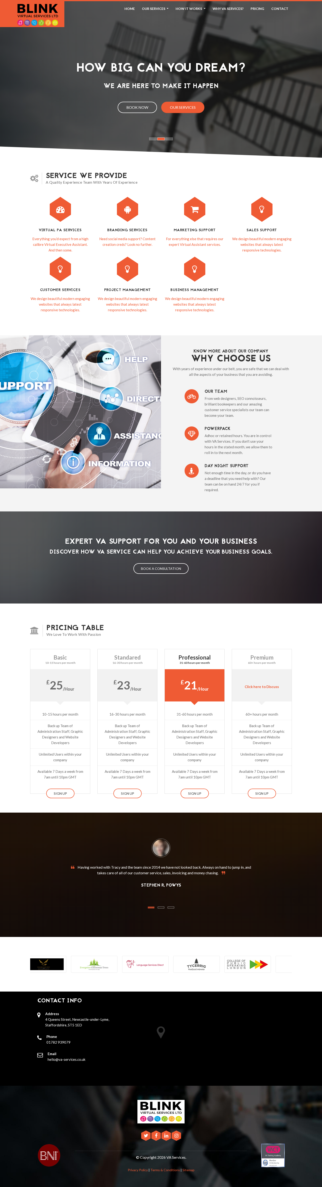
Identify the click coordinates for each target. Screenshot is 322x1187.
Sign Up (60, 793)
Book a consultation (161, 569)
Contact (279, 9)
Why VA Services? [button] (228, 9)
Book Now (137, 107)
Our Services (183, 107)
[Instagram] (176, 1136)
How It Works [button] (189, 9)
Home (129, 9)
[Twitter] (146, 1136)
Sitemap (188, 1170)
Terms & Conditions (165, 1170)
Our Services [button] (154, 9)
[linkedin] (166, 1136)
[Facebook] (156, 1136)
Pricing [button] (257, 9)
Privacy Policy (138, 1170)
